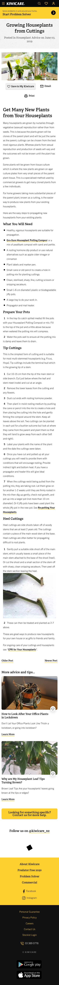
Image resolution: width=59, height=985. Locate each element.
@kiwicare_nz (39, 831)
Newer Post (51, 660)
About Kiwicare (29, 864)
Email (47, 86)
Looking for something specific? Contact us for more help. (29, 814)
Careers (29, 923)
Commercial (29, 882)
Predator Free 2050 (30, 870)
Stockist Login (29, 934)
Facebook (31, 890)
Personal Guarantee (29, 911)
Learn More (8, 734)
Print (31, 95)
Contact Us (29, 928)
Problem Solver (29, 876)
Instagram (31, 897)
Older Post (7, 660)
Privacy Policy (29, 917)
